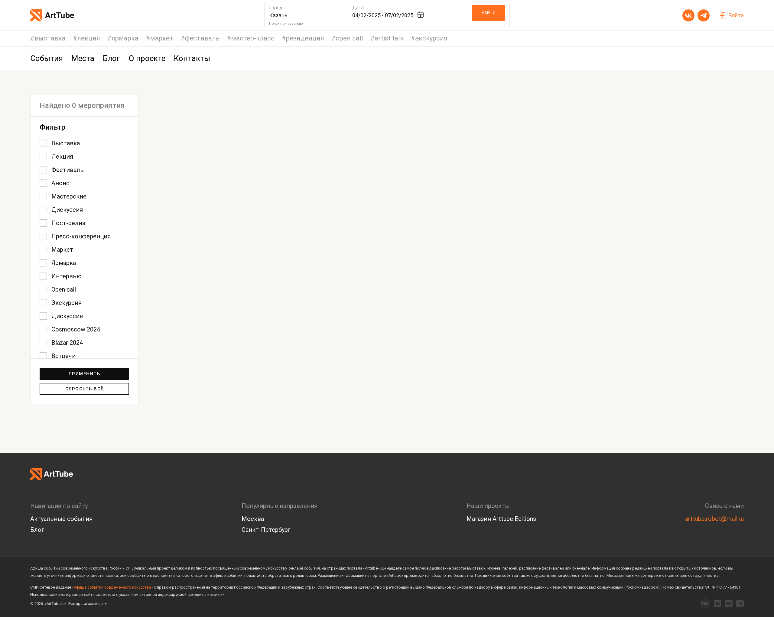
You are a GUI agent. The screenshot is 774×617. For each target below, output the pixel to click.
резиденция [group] (305, 38)
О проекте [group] (146, 58)
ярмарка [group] (125, 38)
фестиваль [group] (202, 38)
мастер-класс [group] (253, 38)
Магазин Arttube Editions (501, 518)
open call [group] (349, 38)
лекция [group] (88, 38)
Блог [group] (111, 58)
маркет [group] (161, 38)
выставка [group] (50, 38)
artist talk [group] (389, 38)
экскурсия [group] (431, 38)
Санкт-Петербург (266, 529)
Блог (37, 529)
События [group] (46, 58)
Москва (253, 518)
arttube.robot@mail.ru (714, 518)
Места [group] (82, 58)
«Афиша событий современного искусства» (112, 587)
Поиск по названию (286, 23)
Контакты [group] (192, 58)
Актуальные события (61, 518)
